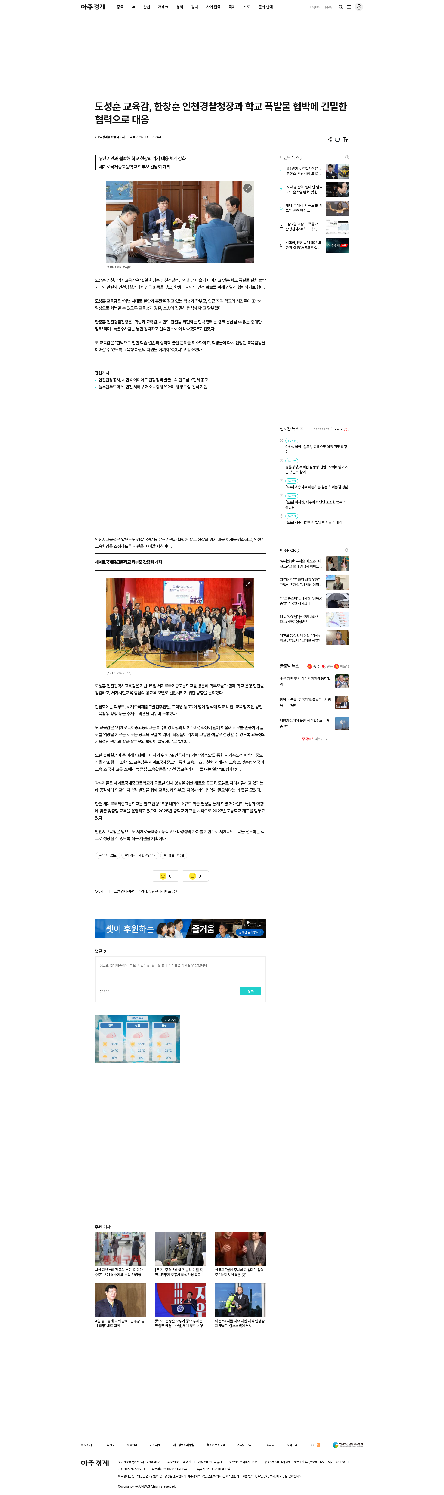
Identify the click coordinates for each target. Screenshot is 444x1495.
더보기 (301, 740)
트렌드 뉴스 (289, 157)
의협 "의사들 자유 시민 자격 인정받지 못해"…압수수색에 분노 (239, 1323)
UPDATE (338, 429)
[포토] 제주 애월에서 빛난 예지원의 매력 (313, 522)
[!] (347, 157)
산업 (146, 7)
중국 (120, 7)
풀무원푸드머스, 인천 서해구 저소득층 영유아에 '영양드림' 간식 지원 (153, 386)
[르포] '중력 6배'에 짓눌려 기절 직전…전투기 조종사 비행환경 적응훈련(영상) (179, 1272)
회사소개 (86, 1445)
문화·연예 (266, 7)
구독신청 (109, 1445)
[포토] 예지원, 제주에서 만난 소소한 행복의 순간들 (315, 505)
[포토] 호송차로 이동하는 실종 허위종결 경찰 (316, 487)
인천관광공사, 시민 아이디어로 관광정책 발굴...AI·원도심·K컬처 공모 (153, 379)
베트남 (344, 666)
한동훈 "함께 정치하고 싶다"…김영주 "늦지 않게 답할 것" (239, 1272)
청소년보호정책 (216, 1445)
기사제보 (155, 1445)
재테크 (163, 7)
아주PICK (288, 550)
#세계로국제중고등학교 (140, 855)
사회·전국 (213, 7)
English (315, 7)
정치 (194, 7)
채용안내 (132, 1445)
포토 (247, 7)
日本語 (327, 7)
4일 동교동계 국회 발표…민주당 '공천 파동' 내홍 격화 (120, 1323)
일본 (330, 666)
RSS (312, 1445)
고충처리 (269, 1445)
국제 (232, 7)
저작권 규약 (244, 1445)
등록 (251, 991)
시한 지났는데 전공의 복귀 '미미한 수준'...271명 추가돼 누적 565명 (119, 1272)
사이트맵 (292, 1445)
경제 (179, 7)
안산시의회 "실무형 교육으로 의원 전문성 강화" (316, 449)
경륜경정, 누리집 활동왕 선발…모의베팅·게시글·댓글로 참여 (316, 469)
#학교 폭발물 (108, 855)
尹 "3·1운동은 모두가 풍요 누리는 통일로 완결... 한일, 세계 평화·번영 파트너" (179, 1323)
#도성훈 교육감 (174, 855)
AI (133, 7)
